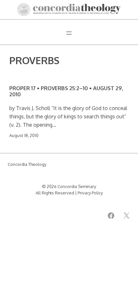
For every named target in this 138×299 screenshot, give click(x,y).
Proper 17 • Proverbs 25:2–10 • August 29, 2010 (66, 91)
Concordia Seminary (76, 186)
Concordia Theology (27, 164)
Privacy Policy (90, 192)
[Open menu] (69, 33)
